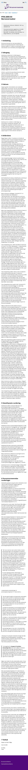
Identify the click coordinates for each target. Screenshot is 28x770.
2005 (10, 12)
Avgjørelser (14, 12)
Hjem (6, 12)
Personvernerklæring (6, 761)
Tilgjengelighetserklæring (7, 764)
